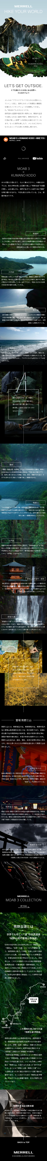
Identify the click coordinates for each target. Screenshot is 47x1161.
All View (23, 906)
